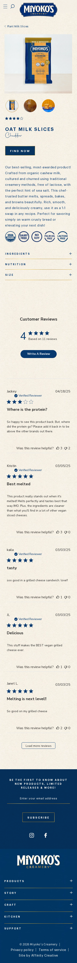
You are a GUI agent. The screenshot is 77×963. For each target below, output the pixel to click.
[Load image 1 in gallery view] (12, 105)
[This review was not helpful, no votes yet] (65, 532)
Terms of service (52, 949)
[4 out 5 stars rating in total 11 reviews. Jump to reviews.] (15, 118)
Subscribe (38, 817)
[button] (12, 6)
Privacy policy (22, 949)
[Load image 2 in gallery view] (48, 105)
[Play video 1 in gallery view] (30, 105)
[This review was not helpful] (65, 448)
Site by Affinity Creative (38, 955)
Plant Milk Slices (17, 26)
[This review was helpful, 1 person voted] (57, 597)
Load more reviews (39, 746)
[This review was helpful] (57, 448)
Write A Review (38, 354)
